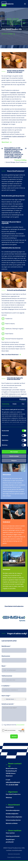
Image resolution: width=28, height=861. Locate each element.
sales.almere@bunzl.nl (13, 782)
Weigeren (14, 460)
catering (23, 92)
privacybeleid (20, 725)
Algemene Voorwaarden (14, 854)
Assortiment (10, 807)
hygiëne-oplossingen (18, 136)
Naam (4, 666)
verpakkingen (8, 136)
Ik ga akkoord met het (14, 725)
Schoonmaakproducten (13, 820)
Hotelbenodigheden (12, 813)
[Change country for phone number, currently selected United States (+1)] (4, 680)
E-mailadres (6, 686)
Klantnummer (6, 656)
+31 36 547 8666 (13, 785)
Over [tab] (23, 404)
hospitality (13, 92)
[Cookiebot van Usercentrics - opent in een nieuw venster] (19, 400)
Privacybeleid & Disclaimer (14, 857)
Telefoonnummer (7, 676)
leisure (19, 92)
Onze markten (10, 833)
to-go (5, 94)
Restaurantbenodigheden (14, 817)
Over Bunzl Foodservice (13, 794)
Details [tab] (14, 404)
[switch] (24, 435)
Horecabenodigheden (13, 810)
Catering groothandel (12, 836)
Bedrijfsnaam (6, 646)
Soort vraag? (6, 695)
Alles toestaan (14, 451)
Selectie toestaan (14, 456)
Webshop (9, 797)
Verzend (14, 736)
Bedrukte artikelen (12, 823)
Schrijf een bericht (8, 704)
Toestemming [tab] (5, 404)
